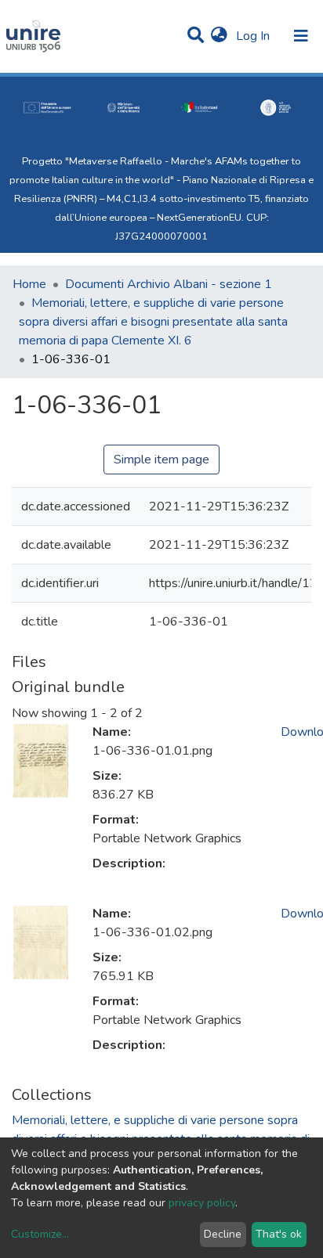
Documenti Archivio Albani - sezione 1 (168, 284)
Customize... (40, 1234)
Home (29, 284)
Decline (222, 1234)
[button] (219, 36)
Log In (254, 36)
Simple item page (161, 459)
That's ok (279, 1234)
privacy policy (202, 1202)
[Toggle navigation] (301, 36)
